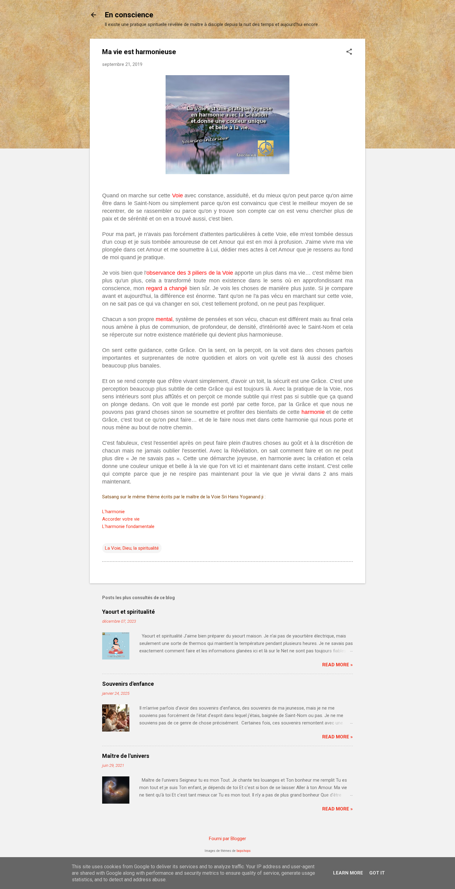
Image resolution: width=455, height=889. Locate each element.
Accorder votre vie (121, 519)
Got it (377, 873)
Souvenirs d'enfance (128, 684)
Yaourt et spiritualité (128, 611)
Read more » (337, 665)
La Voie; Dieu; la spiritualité (132, 548)
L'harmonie (113, 511)
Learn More (348, 873)
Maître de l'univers (125, 756)
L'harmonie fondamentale (128, 526)
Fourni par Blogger (227, 838)
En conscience (129, 15)
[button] (349, 52)
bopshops (243, 851)
